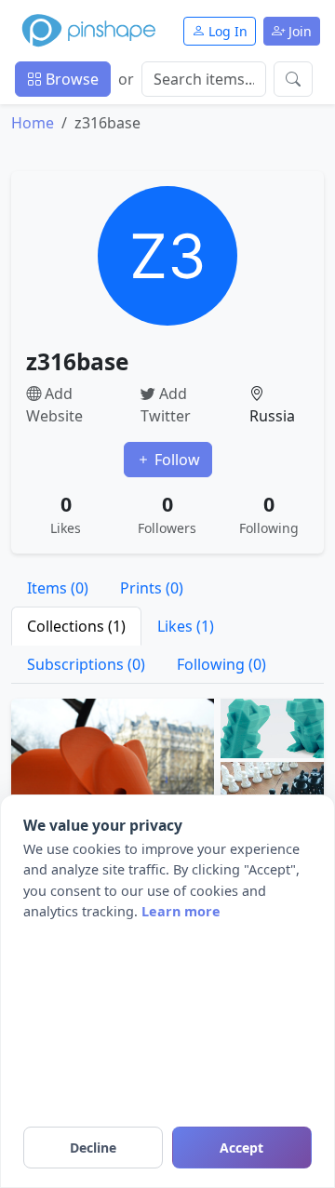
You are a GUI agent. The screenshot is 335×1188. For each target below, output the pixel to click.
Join (298, 31)
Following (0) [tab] (221, 664)
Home (32, 123)
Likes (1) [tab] (185, 626)
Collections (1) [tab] (76, 626)
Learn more (181, 911)
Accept (241, 1147)
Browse (70, 79)
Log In (226, 31)
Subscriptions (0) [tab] (86, 664)
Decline (93, 1147)
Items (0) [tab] (57, 588)
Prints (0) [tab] (151, 588)
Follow (175, 459)
